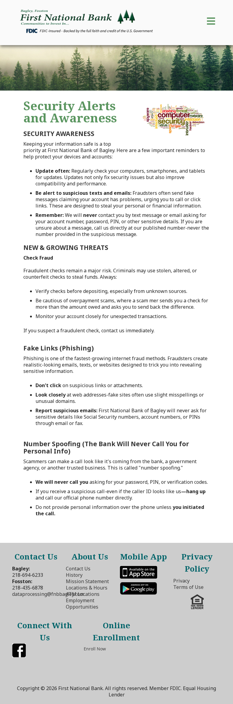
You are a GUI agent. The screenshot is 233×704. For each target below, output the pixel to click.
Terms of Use (188, 587)
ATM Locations (83, 594)
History (74, 575)
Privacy (181, 580)
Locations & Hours (86, 587)
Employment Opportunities (82, 603)
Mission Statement (87, 581)
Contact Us (78, 568)
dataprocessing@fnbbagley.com (48, 594)
